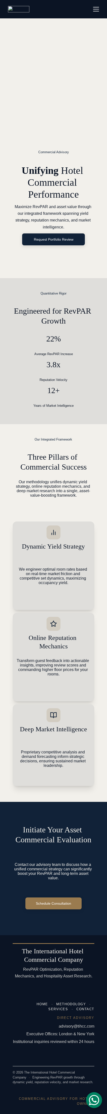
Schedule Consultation (53, 903)
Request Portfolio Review (53, 239)
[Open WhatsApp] (94, 1100)
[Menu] (96, 9)
